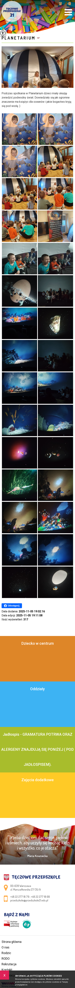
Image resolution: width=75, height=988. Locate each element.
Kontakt (7, 970)
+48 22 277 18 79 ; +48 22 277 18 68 (62, 4)
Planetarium (18, 38)
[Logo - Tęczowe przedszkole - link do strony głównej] (12, 11)
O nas (5, 947)
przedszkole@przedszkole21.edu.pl (69, 4)
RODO (6, 958)
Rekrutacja (9, 964)
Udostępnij (14, 605)
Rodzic (6, 953)
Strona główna (11, 942)
